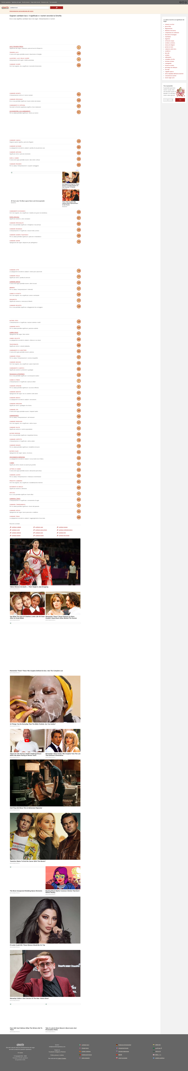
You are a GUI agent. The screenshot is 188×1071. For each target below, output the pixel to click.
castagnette (168, 63)
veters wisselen (86, 1058)
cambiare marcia (15, 281)
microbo (167, 69)
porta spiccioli (14, 217)
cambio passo (14, 332)
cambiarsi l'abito (15, 498)
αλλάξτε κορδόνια (159, 1058)
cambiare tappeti (16, 535)
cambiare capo (39, 527)
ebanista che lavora (170, 30)
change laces (85, 1048)
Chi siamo (20, 1052)
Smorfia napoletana (6, 2)
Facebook (51, 1051)
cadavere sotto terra (170, 49)
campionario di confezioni (172, 32)
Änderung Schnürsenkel (124, 1045)
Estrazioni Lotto (44, 2)
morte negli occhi (169, 77)
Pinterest (63, 1051)
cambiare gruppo (63, 527)
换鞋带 (120, 1054)
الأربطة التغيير (158, 1048)
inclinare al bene (169, 61)
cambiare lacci (85, 1045)
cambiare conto (16, 530)
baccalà (167, 53)
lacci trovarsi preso (16, 46)
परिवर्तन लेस (158, 1045)
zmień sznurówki (122, 1058)
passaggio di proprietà (17, 374)
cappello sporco (169, 71)
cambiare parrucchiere (41, 530)
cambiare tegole (39, 535)
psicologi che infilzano (171, 67)
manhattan (168, 36)
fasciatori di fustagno (170, 34)
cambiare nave (39, 532)
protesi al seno (169, 47)
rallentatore (168, 57)
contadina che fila (170, 59)
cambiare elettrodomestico (65, 530)
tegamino (167, 38)
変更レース (158, 1054)
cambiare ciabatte (16, 527)
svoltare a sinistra (170, 43)
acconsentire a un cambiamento (20, 111)
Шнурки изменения (123, 1051)
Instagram (57, 1051)
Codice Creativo (62, 1058)
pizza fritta (168, 26)
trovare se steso (169, 65)
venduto (167, 55)
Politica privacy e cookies (57, 1055)
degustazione (168, 28)
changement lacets (123, 1048)
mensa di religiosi (170, 45)
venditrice (167, 51)
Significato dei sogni (16, 2)
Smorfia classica (26, 2)
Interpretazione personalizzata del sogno (21, 11)
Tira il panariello (53, 2)
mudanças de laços (87, 1054)
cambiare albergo (16, 532)
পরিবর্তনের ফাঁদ (158, 1051)
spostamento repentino (17, 457)
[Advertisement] (45, 32)
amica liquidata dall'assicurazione (174, 73)
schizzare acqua (169, 41)
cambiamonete (14, 415)
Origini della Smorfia (35, 2)
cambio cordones (86, 1051)
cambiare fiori (62, 532)
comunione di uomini (170, 75)
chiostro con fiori (169, 24)
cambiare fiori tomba (64, 535)
